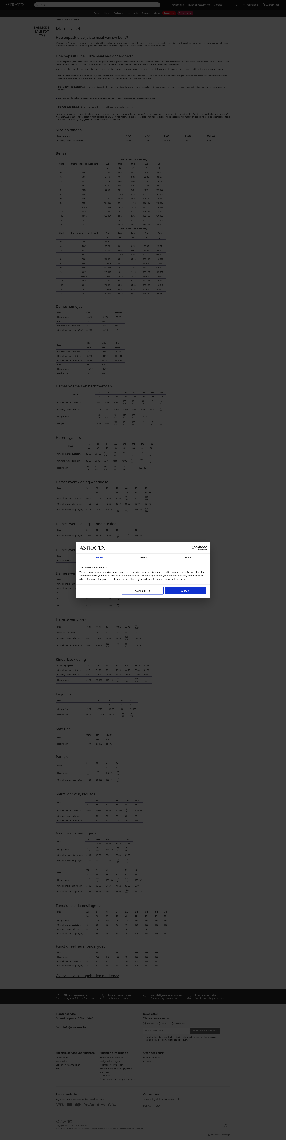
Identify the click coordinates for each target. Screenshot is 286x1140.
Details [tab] (143, 557)
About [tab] (187, 557)
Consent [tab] (98, 557)
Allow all (185, 590)
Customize (140, 590)
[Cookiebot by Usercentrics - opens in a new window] (194, 547)
